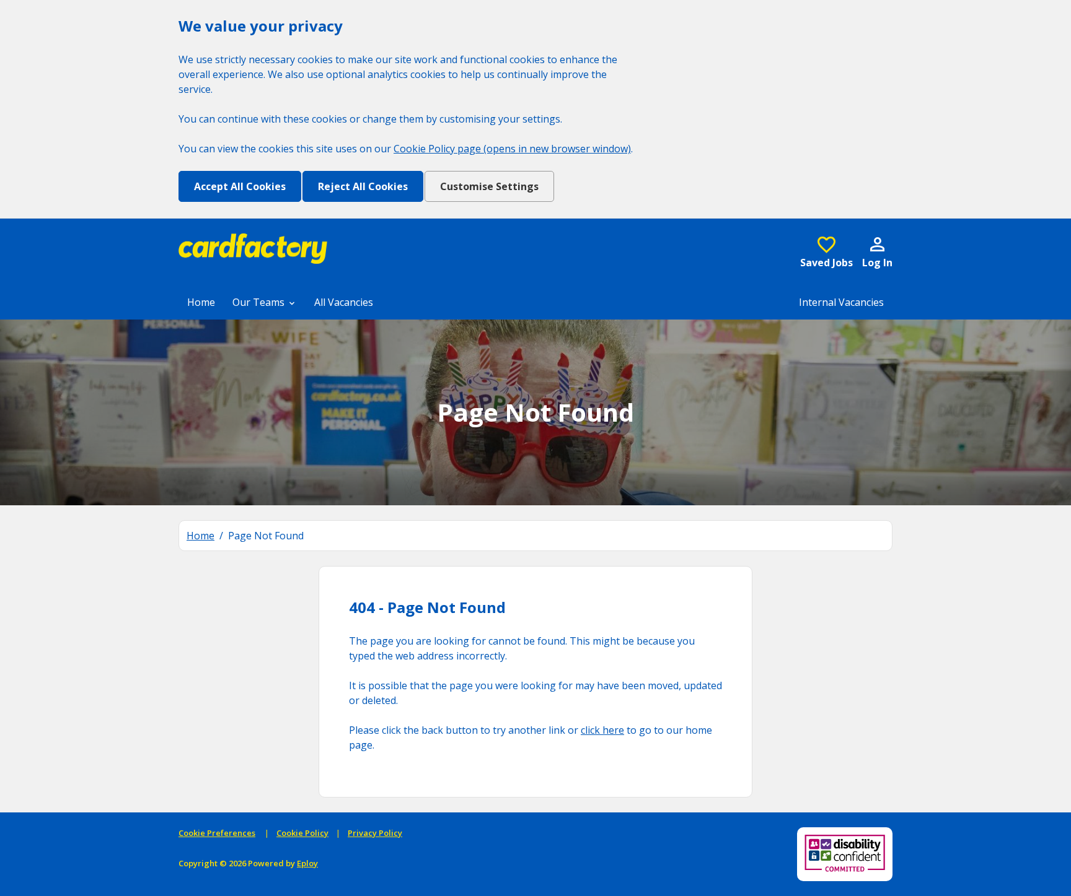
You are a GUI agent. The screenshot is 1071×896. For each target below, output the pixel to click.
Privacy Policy (375, 832)
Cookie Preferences (216, 832)
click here (602, 730)
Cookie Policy (302, 832)
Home (201, 302)
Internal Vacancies (841, 302)
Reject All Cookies (363, 186)
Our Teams (259, 302)
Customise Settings (489, 186)
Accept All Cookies (240, 186)
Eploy (307, 863)
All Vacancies (343, 302)
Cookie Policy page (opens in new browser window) (512, 148)
